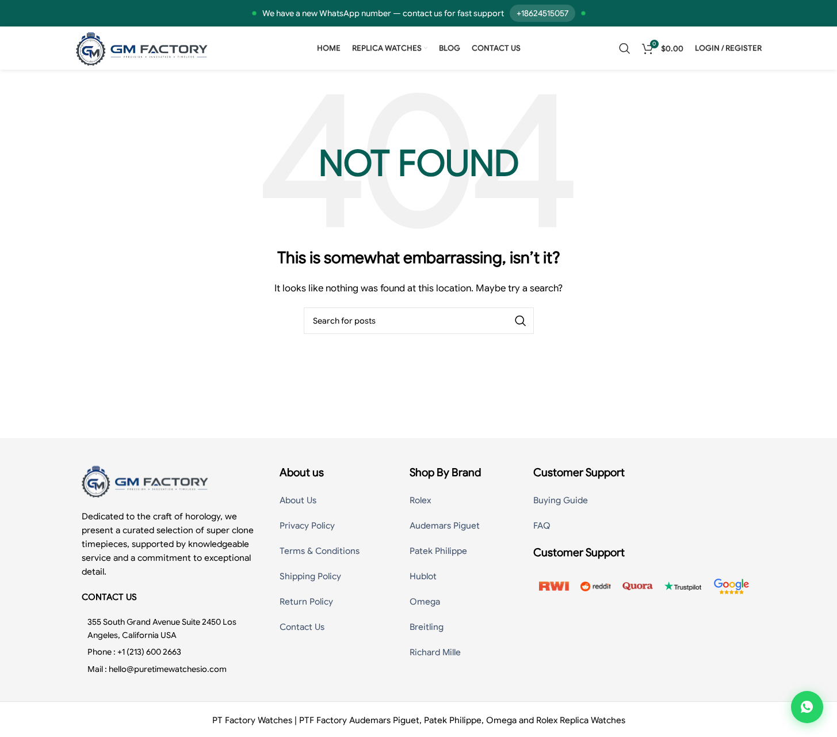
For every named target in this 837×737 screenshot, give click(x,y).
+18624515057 (542, 13)
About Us (298, 500)
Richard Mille (435, 652)
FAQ (542, 526)
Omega (425, 602)
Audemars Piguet (445, 526)
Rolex (420, 500)
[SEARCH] (520, 320)
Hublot (423, 576)
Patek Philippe (438, 551)
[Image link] (145, 481)
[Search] (624, 48)
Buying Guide (560, 500)
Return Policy (306, 602)
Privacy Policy (307, 526)
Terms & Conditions (320, 551)
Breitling (427, 627)
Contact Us (302, 627)
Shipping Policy (310, 576)
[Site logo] (142, 48)
